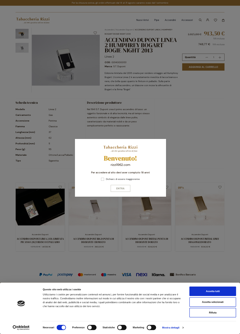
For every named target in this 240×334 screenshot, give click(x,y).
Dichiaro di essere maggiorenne (123, 179)
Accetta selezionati (213, 302)
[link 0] (21, 327)
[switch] (91, 327)
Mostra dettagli (171, 327)
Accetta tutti (213, 291)
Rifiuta (212, 312)
